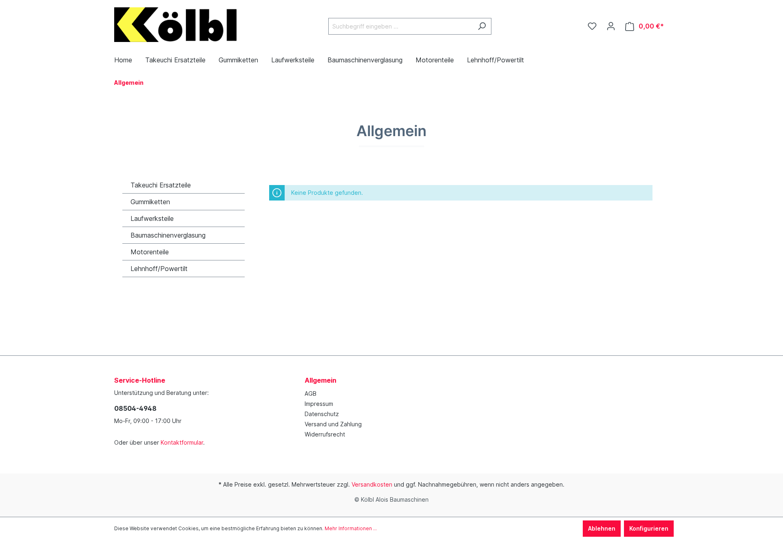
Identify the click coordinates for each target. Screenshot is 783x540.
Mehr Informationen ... (351, 528)
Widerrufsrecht (325, 434)
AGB (310, 393)
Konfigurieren (648, 528)
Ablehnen (601, 528)
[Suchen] (481, 26)
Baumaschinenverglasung (168, 235)
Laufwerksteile (152, 218)
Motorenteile (149, 252)
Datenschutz (322, 413)
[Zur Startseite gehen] (175, 24)
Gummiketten (150, 202)
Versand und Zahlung (333, 424)
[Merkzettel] (592, 26)
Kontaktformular (182, 442)
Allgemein (320, 380)
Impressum (319, 403)
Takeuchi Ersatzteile (160, 185)
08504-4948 (135, 408)
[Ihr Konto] (611, 26)
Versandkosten (372, 484)
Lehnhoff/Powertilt (159, 268)
